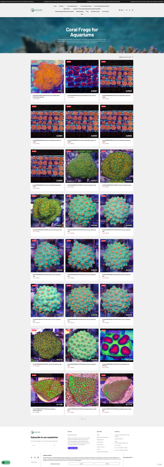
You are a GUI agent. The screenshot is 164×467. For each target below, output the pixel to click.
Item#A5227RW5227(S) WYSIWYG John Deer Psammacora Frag (47, 229)
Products (61, 6)
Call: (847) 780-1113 (119, 438)
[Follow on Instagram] (38, 457)
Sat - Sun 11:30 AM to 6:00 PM (121, 450)
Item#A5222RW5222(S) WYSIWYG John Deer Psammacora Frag (116, 185)
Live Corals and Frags (72, 6)
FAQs (87, 11)
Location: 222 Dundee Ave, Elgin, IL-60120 (122, 435)
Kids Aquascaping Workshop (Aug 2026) (64, 11)
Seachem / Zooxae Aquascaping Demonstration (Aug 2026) (86, 8)
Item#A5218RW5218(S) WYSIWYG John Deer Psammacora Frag (47, 364)
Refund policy (100, 442)
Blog (82, 14)
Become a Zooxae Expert (102, 451)
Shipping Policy (100, 439)
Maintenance (67, 8)
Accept (81, 463)
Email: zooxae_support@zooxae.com (121, 442)
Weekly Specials (80, 11)
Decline (107, 463)
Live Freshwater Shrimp (86, 6)
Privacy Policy (78, 460)
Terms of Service (100, 446)
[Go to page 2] (85, 418)
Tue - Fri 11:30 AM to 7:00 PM (121, 447)
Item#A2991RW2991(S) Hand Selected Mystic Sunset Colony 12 (81, 95)
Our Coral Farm (105, 11)
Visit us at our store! (72, 434)
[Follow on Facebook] (31, 457)
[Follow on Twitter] (35, 457)
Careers (99, 449)
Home (55, 6)
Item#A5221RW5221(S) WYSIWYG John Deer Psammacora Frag (81, 185)
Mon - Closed (117, 445)
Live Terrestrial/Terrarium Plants (101, 6)
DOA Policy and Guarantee (103, 437)
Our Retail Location (95, 11)
